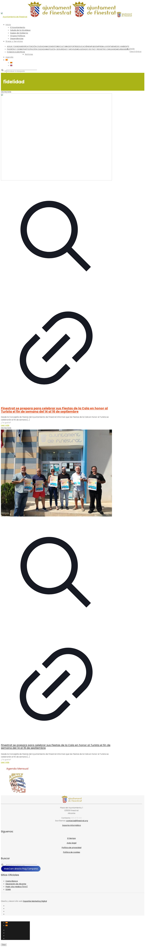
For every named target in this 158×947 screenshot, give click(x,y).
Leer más (5, 425)
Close (4, 945)
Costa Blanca (12, 881)
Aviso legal (71, 843)
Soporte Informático (71, 825)
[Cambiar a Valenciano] (11, 62)
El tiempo (71, 838)
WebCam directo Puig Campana (21, 868)
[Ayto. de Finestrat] (66, 17)
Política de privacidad (71, 847)
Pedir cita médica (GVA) (17, 886)
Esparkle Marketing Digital (35, 901)
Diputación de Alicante (16, 884)
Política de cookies (71, 852)
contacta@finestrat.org (77, 820)
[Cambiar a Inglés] (11, 65)
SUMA (8, 889)
